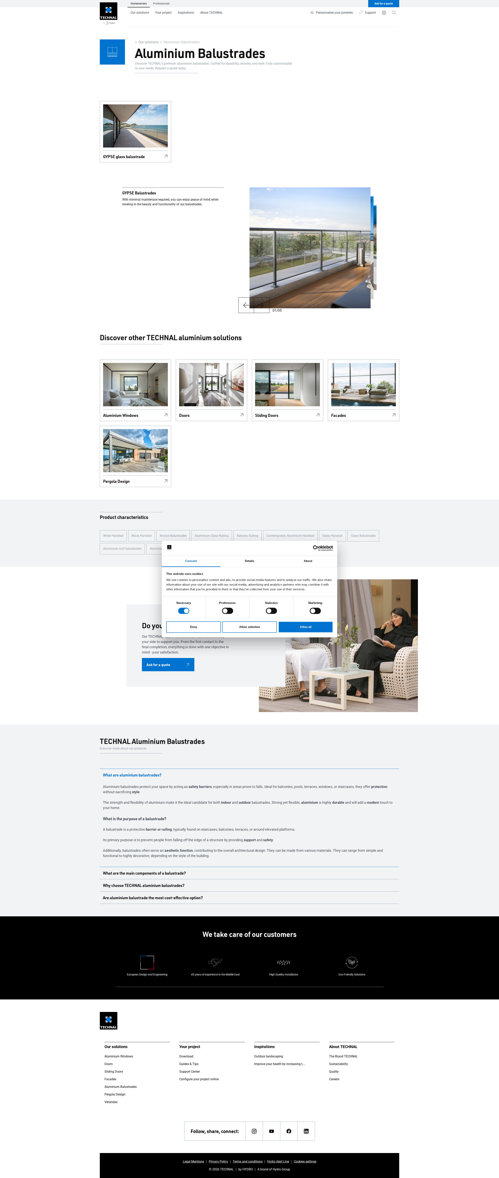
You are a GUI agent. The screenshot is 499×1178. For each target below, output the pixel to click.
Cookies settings (305, 1161)
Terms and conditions (248, 1161)
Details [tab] (249, 561)
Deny (193, 627)
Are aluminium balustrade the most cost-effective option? (153, 897)
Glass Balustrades (363, 536)
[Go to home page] (108, 13)
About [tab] (308, 561)
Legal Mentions (193, 1161)
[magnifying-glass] (394, 12)
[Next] (261, 305)
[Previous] (246, 305)
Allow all (305, 627)
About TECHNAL (211, 12)
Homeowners (139, 3)
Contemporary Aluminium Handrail (290, 536)
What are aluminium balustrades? (132, 774)
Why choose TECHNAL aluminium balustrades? (144, 885)
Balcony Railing (247, 536)
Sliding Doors (266, 415)
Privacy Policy (218, 1161)
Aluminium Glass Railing (212, 536)
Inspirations (186, 12)
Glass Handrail (332, 536)
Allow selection (249, 627)
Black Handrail (142, 536)
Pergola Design (116, 481)
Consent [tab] (191, 561)
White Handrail (113, 536)
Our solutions (140, 12)
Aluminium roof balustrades (122, 548)
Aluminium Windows (120, 415)
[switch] (227, 611)
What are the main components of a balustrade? (144, 873)
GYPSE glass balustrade (124, 156)
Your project (163, 12)
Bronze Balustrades (173, 536)
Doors (184, 415)
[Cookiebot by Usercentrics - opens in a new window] (316, 548)
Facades (338, 415)
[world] (384, 12)
